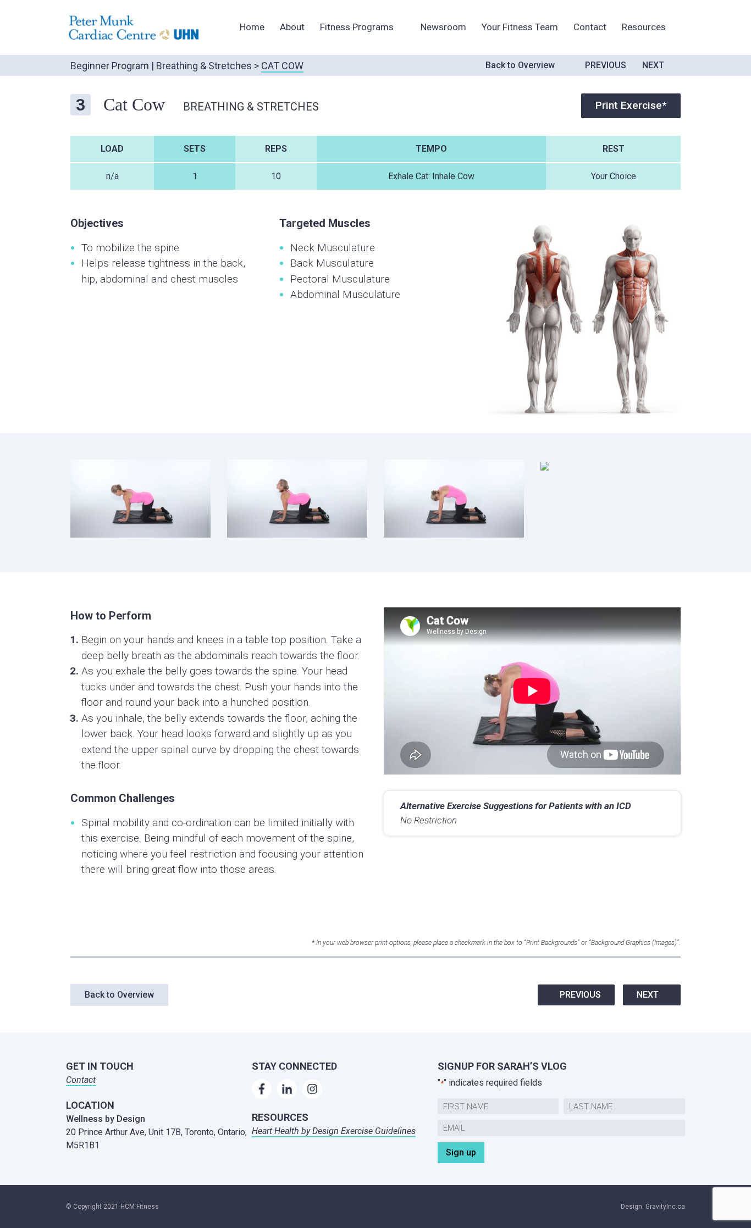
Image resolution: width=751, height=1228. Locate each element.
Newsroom (443, 26)
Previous (605, 65)
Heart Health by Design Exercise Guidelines (334, 1131)
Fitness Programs (357, 26)
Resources (644, 26)
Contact (589, 26)
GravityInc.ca (665, 1206)
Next (653, 65)
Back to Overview (520, 65)
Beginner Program (109, 65)
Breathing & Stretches (204, 65)
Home (252, 26)
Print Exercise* (630, 105)
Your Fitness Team (520, 26)
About (292, 26)
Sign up (461, 1152)
